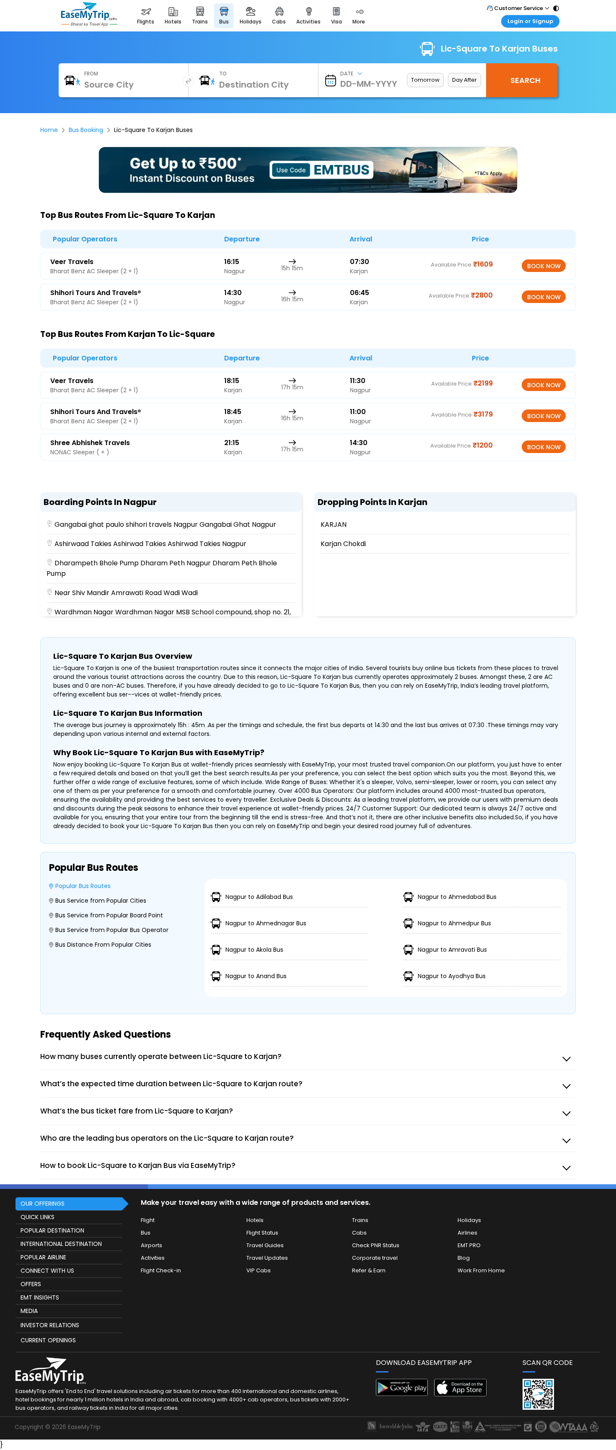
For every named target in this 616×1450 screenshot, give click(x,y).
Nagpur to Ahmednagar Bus (265, 923)
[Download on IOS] (460, 1394)
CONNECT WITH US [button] (47, 1270)
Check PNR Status (375, 1245)
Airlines (467, 1233)
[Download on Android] (402, 1393)
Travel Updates (267, 1258)
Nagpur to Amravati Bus (452, 949)
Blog (464, 1258)
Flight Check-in (161, 1270)
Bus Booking (86, 130)
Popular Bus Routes (83, 886)
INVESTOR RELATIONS (50, 1325)
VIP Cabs (258, 1270)
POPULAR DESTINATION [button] (52, 1230)
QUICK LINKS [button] (37, 1217)
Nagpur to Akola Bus (254, 949)
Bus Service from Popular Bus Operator (111, 930)
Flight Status (262, 1233)
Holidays (469, 1220)
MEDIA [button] (29, 1311)
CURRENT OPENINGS (48, 1340)
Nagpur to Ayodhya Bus (452, 976)
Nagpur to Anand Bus (256, 976)
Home (49, 130)
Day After (464, 80)
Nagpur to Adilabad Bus (259, 897)
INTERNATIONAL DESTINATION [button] (61, 1244)
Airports (151, 1245)
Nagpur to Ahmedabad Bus (457, 897)
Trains (360, 1220)
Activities (153, 1258)
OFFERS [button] (31, 1284)
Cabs (359, 1233)
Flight (148, 1220)
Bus (145, 1233)
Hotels (255, 1220)
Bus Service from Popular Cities (100, 900)
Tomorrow (425, 80)
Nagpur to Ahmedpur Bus (454, 923)
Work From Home (481, 1270)
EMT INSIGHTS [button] (40, 1297)
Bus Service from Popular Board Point (109, 915)
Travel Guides (265, 1245)
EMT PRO (469, 1245)
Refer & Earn (369, 1270)
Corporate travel (375, 1258)
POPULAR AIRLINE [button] (43, 1257)
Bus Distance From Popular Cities (103, 944)
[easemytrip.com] (89, 24)
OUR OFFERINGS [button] (43, 1203)
